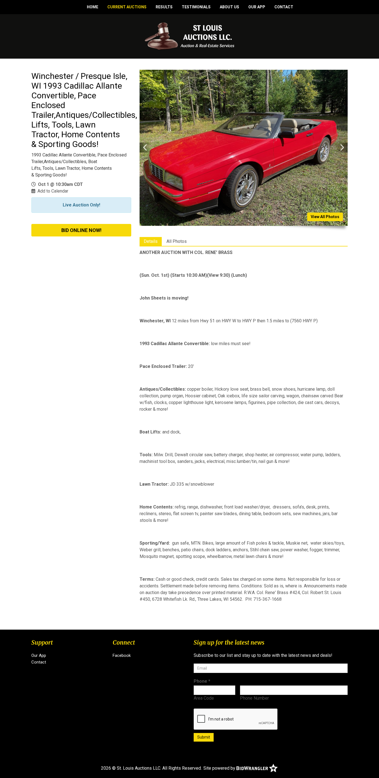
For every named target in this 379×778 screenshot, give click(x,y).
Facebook (122, 655)
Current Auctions (126, 7)
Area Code (204, 698)
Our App (256, 7)
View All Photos (325, 217)
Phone (202, 681)
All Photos (176, 241)
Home (92, 7)
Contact (283, 7)
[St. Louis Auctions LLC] (190, 36)
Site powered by (219, 768)
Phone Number (254, 698)
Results (164, 7)
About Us (229, 7)
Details (151, 241)
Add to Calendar (52, 191)
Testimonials (196, 7)
